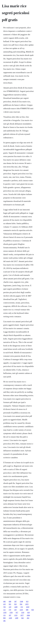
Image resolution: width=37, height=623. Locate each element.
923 (15, 604)
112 (4, 610)
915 (27, 601)
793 (4, 607)
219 (10, 607)
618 (28, 612)
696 (27, 610)
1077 (22, 615)
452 (28, 618)
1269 (16, 618)
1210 (21, 610)
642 (22, 618)
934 (21, 604)
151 (4, 615)
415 (4, 604)
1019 (27, 607)
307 (15, 601)
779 (10, 610)
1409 (15, 607)
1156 (11, 612)
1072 (26, 604)
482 (4, 601)
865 (4, 618)
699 (10, 601)
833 (32, 610)
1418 (10, 618)
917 (17, 612)
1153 (15, 615)
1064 (28, 615)
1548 (21, 601)
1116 (22, 612)
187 (10, 615)
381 (4, 621)
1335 (4, 612)
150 (15, 610)
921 (10, 604)
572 (22, 607)
